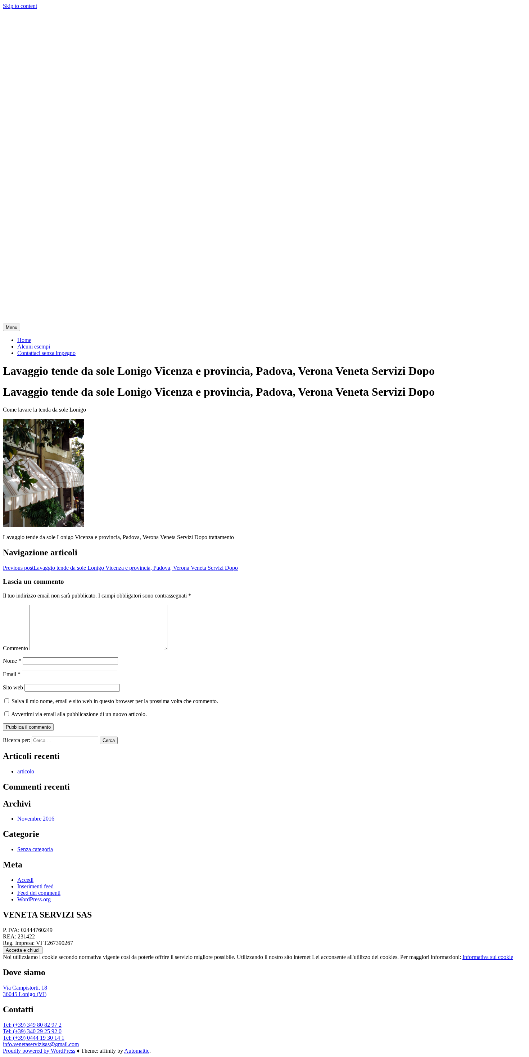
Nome (12, 661)
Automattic (136, 1051)
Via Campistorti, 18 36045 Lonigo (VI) (25, 991)
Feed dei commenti (38, 893)
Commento (15, 648)
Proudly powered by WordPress (39, 1051)
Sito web (13, 687)
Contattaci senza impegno (46, 353)
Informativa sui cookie (487, 957)
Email (12, 674)
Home (24, 340)
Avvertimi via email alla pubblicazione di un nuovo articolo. (79, 714)
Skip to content (20, 6)
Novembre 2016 (35, 819)
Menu (11, 327)
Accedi (25, 880)
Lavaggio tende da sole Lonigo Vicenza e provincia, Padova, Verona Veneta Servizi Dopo (120, 568)
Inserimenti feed (35, 886)
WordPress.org (34, 899)
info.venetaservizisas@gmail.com (41, 1044)
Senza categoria (35, 849)
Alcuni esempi (33, 346)
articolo (25, 771)
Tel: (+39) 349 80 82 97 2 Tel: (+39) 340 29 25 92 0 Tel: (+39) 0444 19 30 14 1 (33, 1031)
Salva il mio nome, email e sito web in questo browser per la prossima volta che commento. (115, 701)
